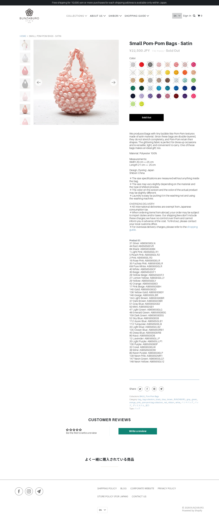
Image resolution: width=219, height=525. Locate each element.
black (158, 399)
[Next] (113, 82)
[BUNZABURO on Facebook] (20, 492)
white (178, 402)
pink (139, 402)
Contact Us (139, 496)
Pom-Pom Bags (152, 396)
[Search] (194, 16)
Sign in (187, 15)
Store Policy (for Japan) (112, 496)
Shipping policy (107, 488)
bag (140, 399)
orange (132, 402)
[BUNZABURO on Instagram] (30, 492)
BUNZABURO (180, 399)
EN (175, 16)
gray (189, 399)
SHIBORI (114, 15)
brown (170, 399)
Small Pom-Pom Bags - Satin (160, 43)
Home (23, 36)
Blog (123, 488)
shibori (171, 402)
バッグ (137, 408)
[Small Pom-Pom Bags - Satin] (76, 82)
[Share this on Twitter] (140, 388)
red (165, 402)
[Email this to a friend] (161, 388)
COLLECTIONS (75, 15)
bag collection (149, 399)
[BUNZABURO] (29, 15)
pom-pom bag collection (152, 402)
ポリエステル (139, 405)
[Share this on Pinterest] (154, 388)
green (194, 399)
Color (132, 58)
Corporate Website (142, 488)
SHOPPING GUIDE (136, 15)
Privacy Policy (167, 488)
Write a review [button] (137, 431)
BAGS (142, 396)
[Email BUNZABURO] (40, 492)
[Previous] (38, 82)
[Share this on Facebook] (147, 388)
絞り (148, 405)
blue (164, 399)
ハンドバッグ (187, 402)
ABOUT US (96, 15)
